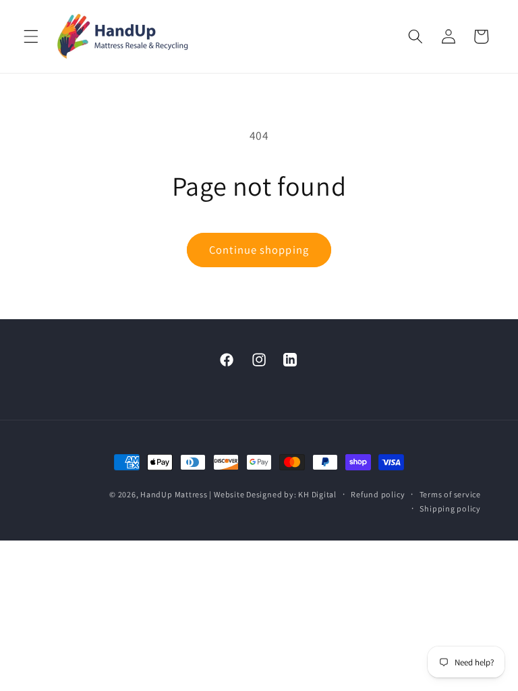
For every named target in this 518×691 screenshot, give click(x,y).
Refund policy (378, 494)
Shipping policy (450, 508)
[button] (31, 36)
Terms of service (450, 494)
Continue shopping (259, 249)
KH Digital (317, 494)
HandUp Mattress (174, 494)
